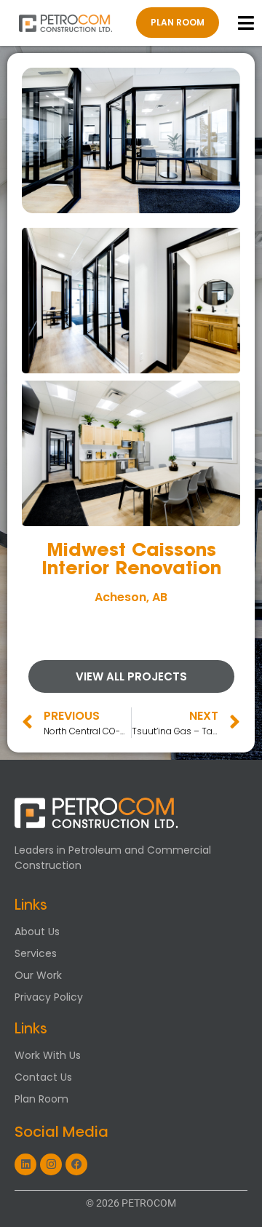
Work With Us (48, 1055)
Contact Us (43, 1077)
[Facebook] (76, 1164)
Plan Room (41, 1099)
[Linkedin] (25, 1164)
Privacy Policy (49, 997)
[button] (246, 22)
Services (36, 953)
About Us (37, 931)
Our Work (38, 975)
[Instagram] (51, 1164)
